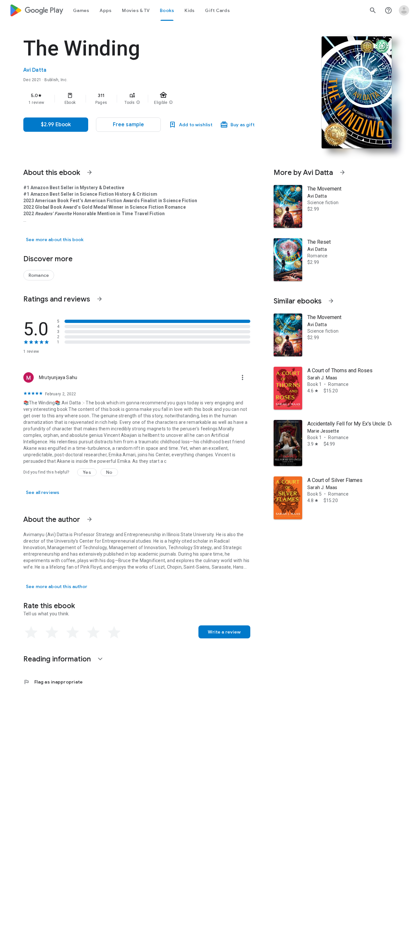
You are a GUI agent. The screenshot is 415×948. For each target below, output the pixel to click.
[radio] (31, 632)
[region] (153, 99)
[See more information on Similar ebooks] (331, 301)
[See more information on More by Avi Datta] (342, 172)
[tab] (81, 10)
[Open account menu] (404, 10)
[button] (138, 102)
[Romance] (38, 275)
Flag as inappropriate (53, 682)
